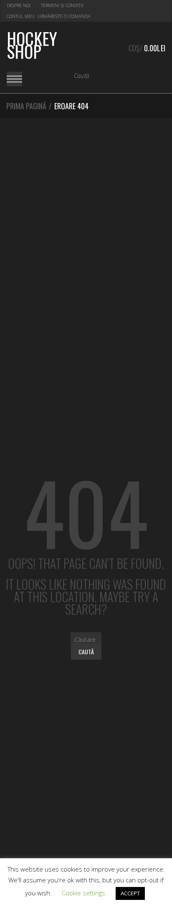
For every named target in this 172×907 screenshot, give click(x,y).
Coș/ (147, 48)
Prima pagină (26, 105)
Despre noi (18, 5)
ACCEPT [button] (130, 893)
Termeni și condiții (62, 5)
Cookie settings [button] (83, 893)
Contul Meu (21, 16)
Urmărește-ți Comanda (64, 16)
